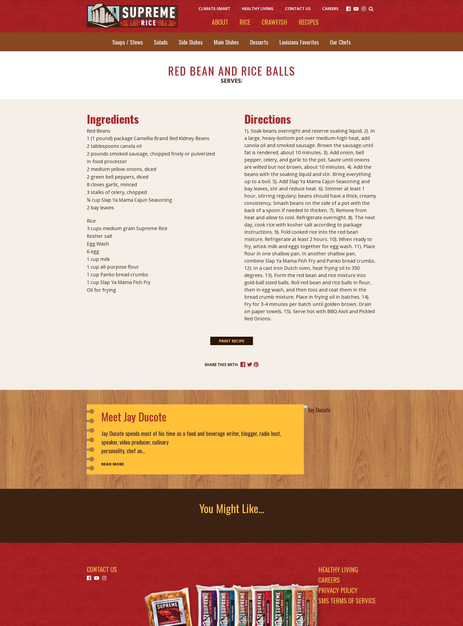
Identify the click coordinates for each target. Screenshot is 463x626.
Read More (112, 464)
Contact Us (298, 8)
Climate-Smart (214, 8)
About (220, 22)
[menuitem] (350, 8)
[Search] (371, 8)
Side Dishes (191, 42)
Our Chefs (340, 42)
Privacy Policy (338, 590)
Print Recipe (231, 341)
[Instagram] (363, 8)
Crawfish (274, 22)
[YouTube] (356, 8)
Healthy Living (257, 8)
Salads (161, 42)
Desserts (259, 42)
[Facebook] (348, 8)
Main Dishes (226, 42)
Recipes (309, 22)
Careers (330, 8)
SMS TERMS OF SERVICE (347, 600)
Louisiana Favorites (299, 42)
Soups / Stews (127, 42)
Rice (244, 22)
